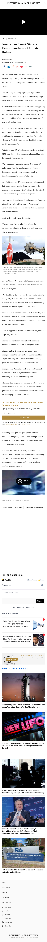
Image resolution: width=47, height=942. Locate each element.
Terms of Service (11, 424)
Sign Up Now (11, 659)
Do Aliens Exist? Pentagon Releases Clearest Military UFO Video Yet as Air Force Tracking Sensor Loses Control (23, 745)
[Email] (26, 67)
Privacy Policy (25, 424)
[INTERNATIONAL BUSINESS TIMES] (24, 3)
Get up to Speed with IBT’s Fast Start (32, 655)
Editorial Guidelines (34, 507)
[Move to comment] (30, 67)
